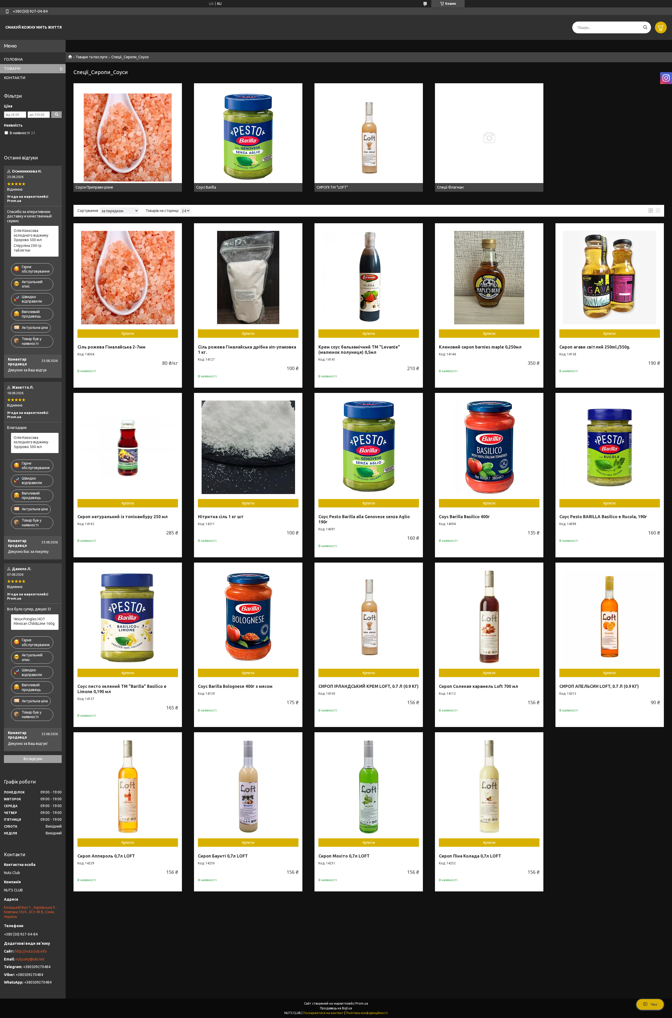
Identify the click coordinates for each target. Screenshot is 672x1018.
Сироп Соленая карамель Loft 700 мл (478, 686)
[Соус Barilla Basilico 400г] (489, 447)
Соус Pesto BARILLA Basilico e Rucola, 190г (603, 516)
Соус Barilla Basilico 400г (464, 516)
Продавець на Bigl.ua (336, 1008)
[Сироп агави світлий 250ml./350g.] (609, 277)
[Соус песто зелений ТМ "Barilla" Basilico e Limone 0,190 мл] (128, 617)
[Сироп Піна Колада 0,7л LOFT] (489, 786)
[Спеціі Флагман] (489, 137)
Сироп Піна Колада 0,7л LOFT (470, 856)
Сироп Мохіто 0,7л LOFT (344, 856)
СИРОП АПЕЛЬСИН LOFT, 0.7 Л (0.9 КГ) (599, 686)
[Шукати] (645, 27)
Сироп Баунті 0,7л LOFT (223, 856)
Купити (128, 333)
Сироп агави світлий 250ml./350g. (594, 347)
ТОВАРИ (12, 68)
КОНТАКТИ (14, 77)
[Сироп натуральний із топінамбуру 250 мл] (128, 447)
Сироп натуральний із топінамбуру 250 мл (122, 516)
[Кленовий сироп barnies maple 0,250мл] (489, 277)
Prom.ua (361, 1003)
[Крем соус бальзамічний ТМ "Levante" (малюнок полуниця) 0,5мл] (368, 277)
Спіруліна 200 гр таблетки (27, 247)
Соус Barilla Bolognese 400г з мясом (235, 686)
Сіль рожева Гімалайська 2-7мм (111, 347)
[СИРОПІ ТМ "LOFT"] (368, 137)
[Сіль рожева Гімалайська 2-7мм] (128, 277)
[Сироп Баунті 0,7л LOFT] (248, 786)
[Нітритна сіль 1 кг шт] (248, 447)
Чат (654, 1004)
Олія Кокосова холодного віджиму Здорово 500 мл (31, 235)
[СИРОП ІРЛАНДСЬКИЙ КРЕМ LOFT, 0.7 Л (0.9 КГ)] (368, 617)
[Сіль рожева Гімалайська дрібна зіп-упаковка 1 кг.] (248, 277)
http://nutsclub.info (31, 951)
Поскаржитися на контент (323, 1013)
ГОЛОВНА (13, 59)
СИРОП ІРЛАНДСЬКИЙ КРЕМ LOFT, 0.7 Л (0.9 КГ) (368, 686)
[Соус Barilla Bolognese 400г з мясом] (248, 617)
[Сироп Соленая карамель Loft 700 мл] (489, 617)
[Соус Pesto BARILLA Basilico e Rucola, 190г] (609, 447)
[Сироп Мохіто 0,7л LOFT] (368, 786)
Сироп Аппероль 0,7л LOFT (106, 856)
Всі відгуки (33, 759)
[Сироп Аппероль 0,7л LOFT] (128, 786)
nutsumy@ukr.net (29, 959)
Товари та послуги (91, 57)
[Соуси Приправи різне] (128, 137)
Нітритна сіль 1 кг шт (221, 516)
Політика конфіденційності (367, 1013)
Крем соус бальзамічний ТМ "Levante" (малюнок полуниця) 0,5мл (359, 350)
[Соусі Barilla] (248, 137)
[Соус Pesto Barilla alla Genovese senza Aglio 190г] (368, 447)
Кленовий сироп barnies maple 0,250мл (480, 347)
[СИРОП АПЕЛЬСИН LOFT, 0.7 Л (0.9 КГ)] (609, 617)
